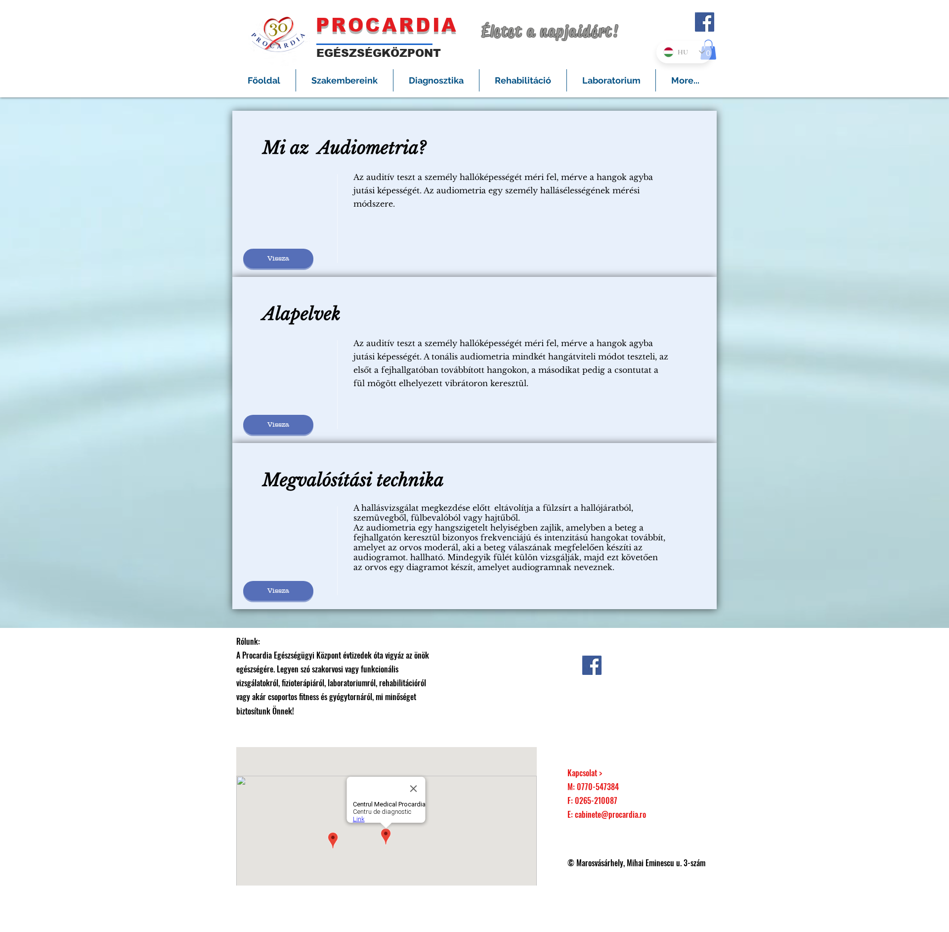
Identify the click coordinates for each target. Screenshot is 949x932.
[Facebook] (704, 22)
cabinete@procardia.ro (610, 814)
